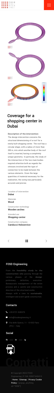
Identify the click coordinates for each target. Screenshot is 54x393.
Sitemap (23, 379)
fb (7, 339)
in (16, 339)
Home (15, 379)
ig (25, 339)
